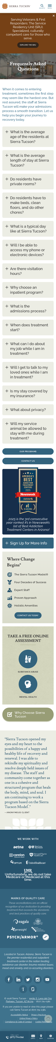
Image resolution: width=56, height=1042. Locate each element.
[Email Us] (33, 1036)
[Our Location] (41, 1036)
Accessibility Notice (19, 1015)
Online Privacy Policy (28, 1018)
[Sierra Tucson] (16, 6)
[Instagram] (37, 979)
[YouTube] (47, 979)
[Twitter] (28, 979)
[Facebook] (8, 979)
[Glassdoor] (33, 989)
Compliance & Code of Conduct (18, 1022)
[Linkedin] (18, 979)
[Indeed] (23, 989)
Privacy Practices (38, 1015)
